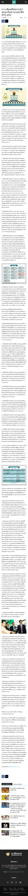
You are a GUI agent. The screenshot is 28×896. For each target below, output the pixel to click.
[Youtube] (20, 882)
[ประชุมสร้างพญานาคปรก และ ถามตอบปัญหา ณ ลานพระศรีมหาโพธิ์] (5, 797)
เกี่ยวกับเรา (5, 889)
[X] (6, 21)
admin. (4, 17)
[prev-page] (3, 840)
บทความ (5, 888)
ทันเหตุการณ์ (13, 5)
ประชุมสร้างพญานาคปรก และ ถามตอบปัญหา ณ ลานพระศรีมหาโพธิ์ (18, 797)
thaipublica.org (16, 766)
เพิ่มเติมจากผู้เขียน (17, 784)
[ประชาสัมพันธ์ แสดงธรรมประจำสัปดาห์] (5, 818)
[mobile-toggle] (2, 2)
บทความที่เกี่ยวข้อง (6, 784)
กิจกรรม (14, 888)
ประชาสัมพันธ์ (20, 888)
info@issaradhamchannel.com (16, 872)
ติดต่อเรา (23, 889)
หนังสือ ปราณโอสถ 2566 (14, 889)
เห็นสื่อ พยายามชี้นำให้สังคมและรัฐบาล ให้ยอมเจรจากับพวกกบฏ (18, 825)
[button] (26, 2)
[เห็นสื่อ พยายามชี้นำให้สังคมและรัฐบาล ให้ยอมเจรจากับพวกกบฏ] (5, 825)
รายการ (8, 5)
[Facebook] (3, 21)
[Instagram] (11, 882)
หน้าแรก (3, 5)
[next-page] (5, 840)
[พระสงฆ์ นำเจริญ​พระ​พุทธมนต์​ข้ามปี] (5, 790)
